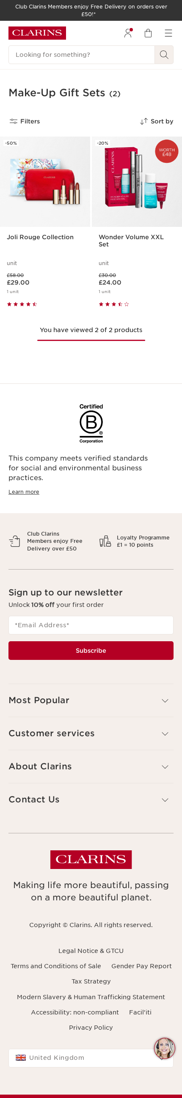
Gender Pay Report (141, 995)
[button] (164, 1048)
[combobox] (91, 1087)
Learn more (23, 492)
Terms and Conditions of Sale (56, 995)
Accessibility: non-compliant (75, 1041)
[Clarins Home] (37, 33)
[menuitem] (128, 33)
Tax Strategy (91, 1011)
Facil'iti (140, 1041)
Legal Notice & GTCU (91, 980)
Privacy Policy (91, 1057)
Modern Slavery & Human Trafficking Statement (91, 1026)
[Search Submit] (164, 54)
